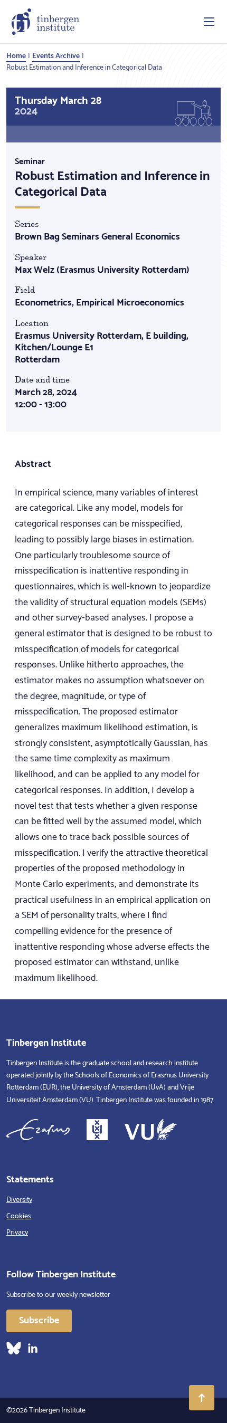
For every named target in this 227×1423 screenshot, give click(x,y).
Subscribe (39, 1321)
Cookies (18, 1216)
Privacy (17, 1233)
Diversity (19, 1200)
